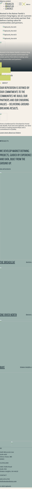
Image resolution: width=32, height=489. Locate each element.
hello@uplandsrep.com (8, 481)
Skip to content (5, 1)
